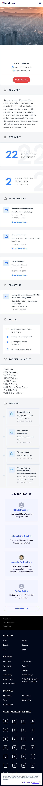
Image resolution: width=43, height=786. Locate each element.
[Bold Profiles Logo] (8, 3)
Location (6, 645)
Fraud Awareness (9, 684)
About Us (25, 666)
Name (24, 649)
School (24, 641)
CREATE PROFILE (21, 609)
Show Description (19, 222)
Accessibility (7, 675)
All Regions (26, 675)
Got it (35, 782)
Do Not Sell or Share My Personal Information (30, 680)
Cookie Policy (26, 662)
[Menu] (40, 3)
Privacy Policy (8, 679)
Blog (5, 670)
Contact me (21, 80)
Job (4, 649)
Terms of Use (7, 666)
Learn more (26, 782)
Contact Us (7, 662)
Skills (5, 641)
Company (25, 645)
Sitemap (25, 670)
